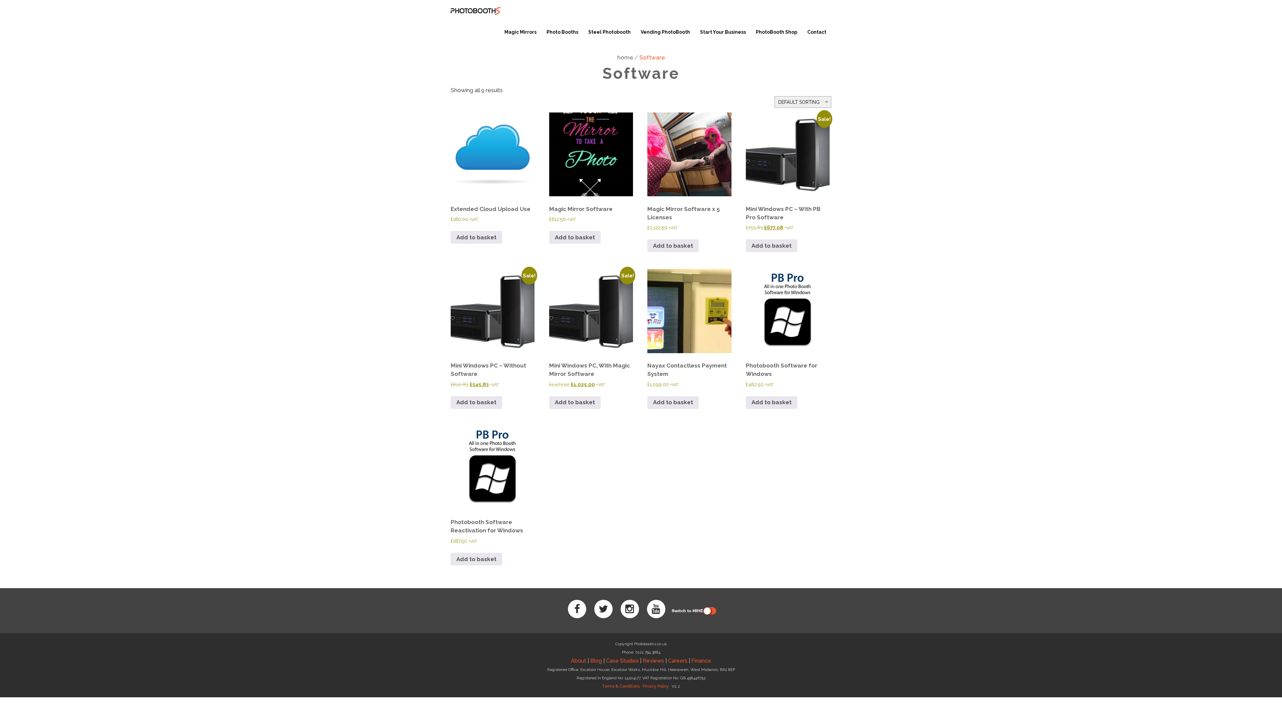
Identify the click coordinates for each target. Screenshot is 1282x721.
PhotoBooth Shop (776, 32)
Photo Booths (562, 32)
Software (652, 57)
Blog (596, 661)
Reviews (653, 661)
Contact (816, 32)
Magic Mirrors (520, 32)
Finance (701, 661)
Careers (677, 661)
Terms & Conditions (621, 686)
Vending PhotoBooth (665, 32)
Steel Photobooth (609, 32)
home (625, 57)
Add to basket (476, 237)
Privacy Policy (656, 686)
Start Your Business (723, 32)
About (578, 661)
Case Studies (622, 661)
